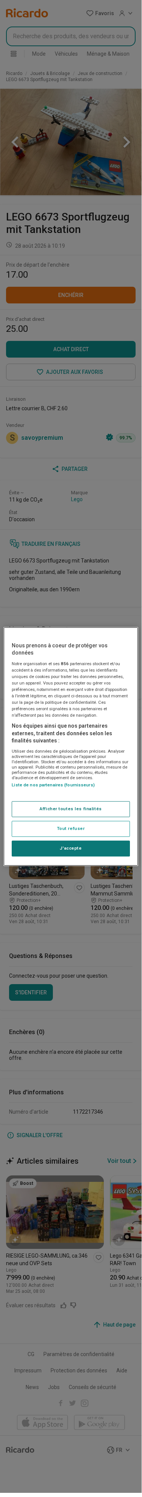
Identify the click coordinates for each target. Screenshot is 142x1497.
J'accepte (71, 848)
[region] (70, 746)
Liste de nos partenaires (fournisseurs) (53, 785)
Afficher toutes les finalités (71, 809)
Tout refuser (71, 828)
